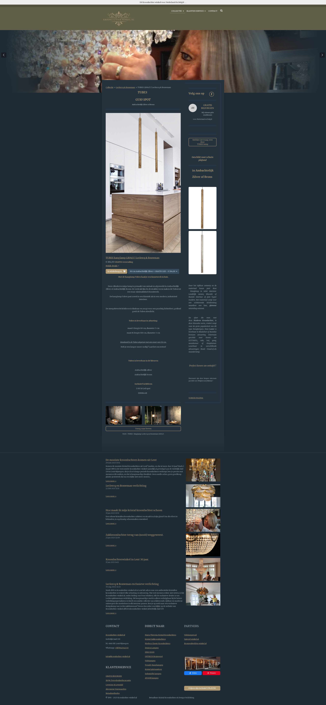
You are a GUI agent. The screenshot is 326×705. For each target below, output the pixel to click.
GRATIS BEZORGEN (114, 676)
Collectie (109, 87)
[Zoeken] (221, 10)
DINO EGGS (149, 652)
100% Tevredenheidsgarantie (118, 680)
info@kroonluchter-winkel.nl (118, 656)
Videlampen (150, 661)
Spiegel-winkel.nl (191, 639)
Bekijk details (111, 266)
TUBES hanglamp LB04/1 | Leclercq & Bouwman (132, 257)
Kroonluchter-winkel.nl (115, 635)
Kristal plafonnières (153, 669)
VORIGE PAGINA (196, 398)
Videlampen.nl (190, 635)
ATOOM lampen (151, 678)
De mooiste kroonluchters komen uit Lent (131, 460)
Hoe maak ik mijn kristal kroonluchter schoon (134, 510)
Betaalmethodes (113, 693)
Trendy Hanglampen (154, 665)
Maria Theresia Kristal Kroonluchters (160, 635)
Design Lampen (152, 648)
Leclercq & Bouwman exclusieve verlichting (132, 584)
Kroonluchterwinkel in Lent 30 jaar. (127, 559)
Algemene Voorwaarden (116, 689)
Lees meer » (111, 481)
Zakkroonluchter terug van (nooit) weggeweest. (134, 534)
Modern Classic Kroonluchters (157, 643)
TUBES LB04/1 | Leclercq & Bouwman (154, 87)
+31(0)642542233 (121, 648)
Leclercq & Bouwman (125, 87)
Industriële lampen (153, 674)
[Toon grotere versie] (143, 183)
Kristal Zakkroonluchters (155, 639)
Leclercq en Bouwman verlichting (126, 485)
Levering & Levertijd (114, 685)
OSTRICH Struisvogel (154, 656)
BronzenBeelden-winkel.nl (195, 643)
